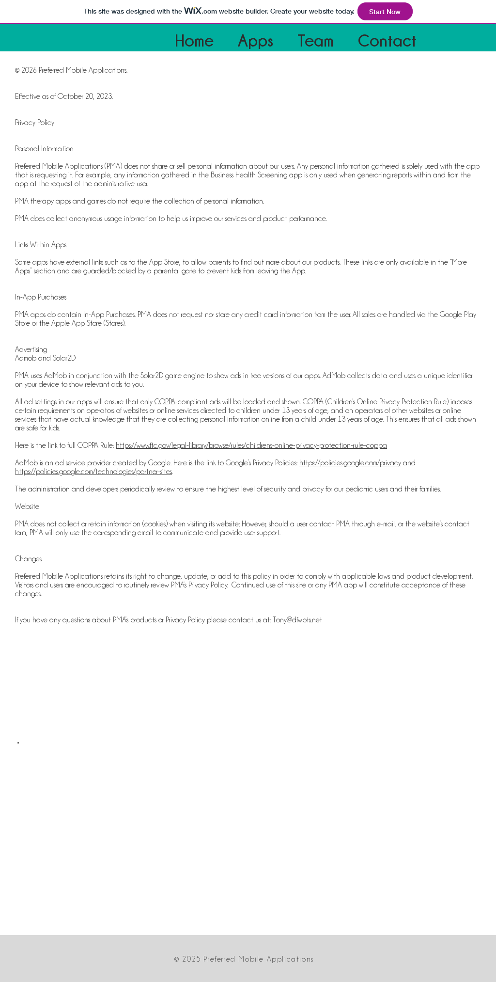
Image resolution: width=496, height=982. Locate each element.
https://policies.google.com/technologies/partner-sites (93, 471)
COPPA (165, 402)
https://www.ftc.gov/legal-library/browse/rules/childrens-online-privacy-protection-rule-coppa (251, 445)
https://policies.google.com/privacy (350, 463)
